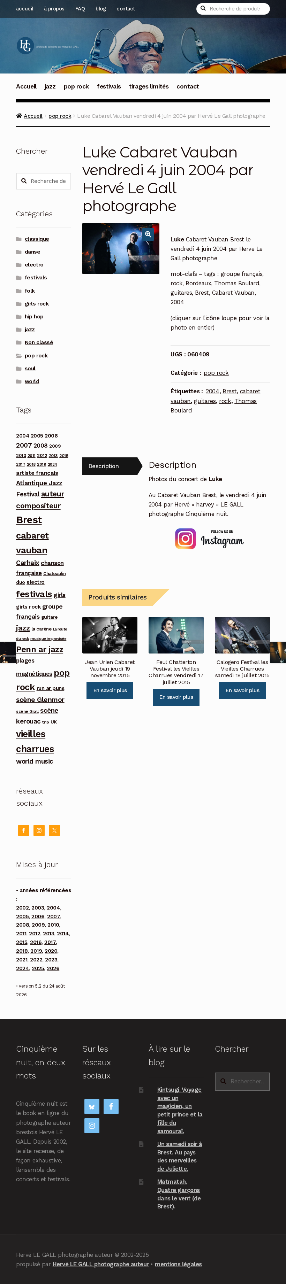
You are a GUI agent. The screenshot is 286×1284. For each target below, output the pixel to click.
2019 (41, 464)
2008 (40, 445)
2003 (37, 908)
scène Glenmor (40, 700)
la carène (41, 629)
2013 (53, 455)
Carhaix (27, 563)
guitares (205, 400)
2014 (63, 933)
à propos (54, 9)
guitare (49, 617)
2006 (51, 435)
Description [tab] (103, 466)
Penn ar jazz (39, 649)
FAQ (80, 9)
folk (30, 291)
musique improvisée (48, 638)
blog (101, 9)
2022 (36, 960)
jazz (50, 86)
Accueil (26, 86)
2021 (21, 960)
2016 (36, 942)
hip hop (34, 317)
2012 (42, 455)
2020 (51, 951)
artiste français (37, 473)
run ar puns (51, 688)
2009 (55, 446)
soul (30, 368)
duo (20, 582)
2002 (22, 908)
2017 (20, 464)
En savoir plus (110, 690)
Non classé (39, 342)
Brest (229, 391)
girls (60, 594)
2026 (53, 968)
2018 (31, 464)
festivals (109, 86)
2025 (38, 968)
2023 (51, 960)
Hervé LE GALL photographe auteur (101, 1264)
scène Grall (27, 711)
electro (34, 265)
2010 (21, 455)
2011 (32, 455)
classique (37, 239)
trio (45, 722)
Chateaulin (54, 573)
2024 (52, 464)
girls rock (36, 304)
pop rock (76, 86)
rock (225, 400)
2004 (212, 391)
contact (125, 9)
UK (54, 722)
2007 (24, 445)
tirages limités (149, 86)
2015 (63, 455)
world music (34, 761)
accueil (24, 9)
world (32, 381)
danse (32, 252)
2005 (37, 436)
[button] (148, 234)
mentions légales (178, 1264)
